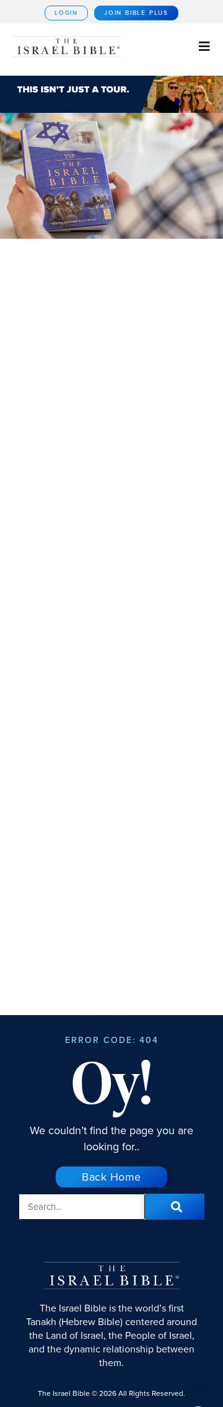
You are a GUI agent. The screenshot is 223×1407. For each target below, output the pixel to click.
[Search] (174, 1207)
